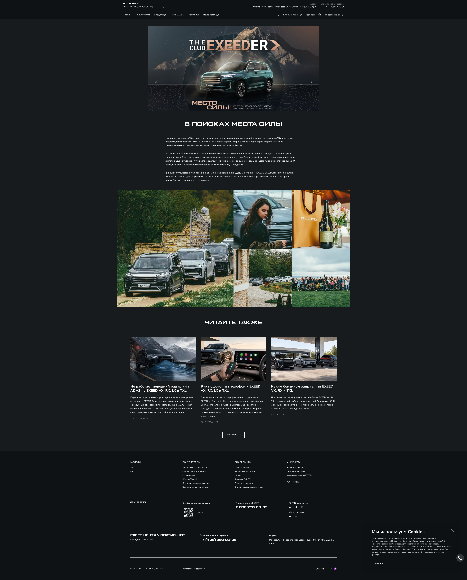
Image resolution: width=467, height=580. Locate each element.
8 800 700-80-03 (251, 507)
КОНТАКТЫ (293, 481)
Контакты (194, 14)
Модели (127, 14)
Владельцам (160, 14)
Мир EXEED (178, 14)
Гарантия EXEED (242, 479)
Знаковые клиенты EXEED (299, 475)
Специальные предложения (195, 483)
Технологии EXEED (296, 471)
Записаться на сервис (244, 471)
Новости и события (296, 468)
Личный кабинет (242, 468)
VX (131, 468)
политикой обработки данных (420, 538)
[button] (452, 530)
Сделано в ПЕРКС (324, 568)
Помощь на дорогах (243, 483)
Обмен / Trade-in (190, 479)
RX (131, 471)
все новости (231, 435)
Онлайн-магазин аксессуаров (248, 487)
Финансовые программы (194, 471)
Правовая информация (194, 568)
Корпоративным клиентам (195, 487)
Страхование (188, 475)
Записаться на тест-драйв (194, 468)
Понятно (379, 563)
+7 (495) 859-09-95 (335, 6)
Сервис (237, 475)
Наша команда (211, 14)
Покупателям (142, 14)
